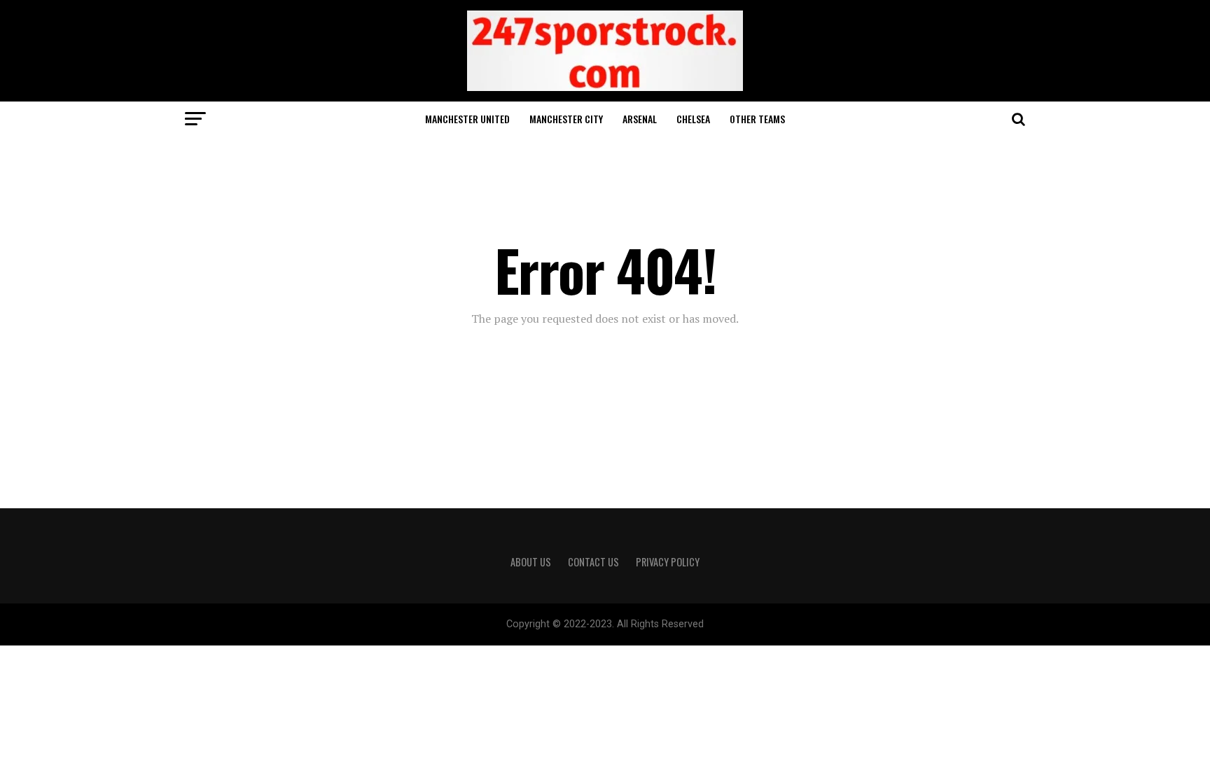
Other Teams (757, 118)
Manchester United (467, 118)
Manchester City (566, 118)
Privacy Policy (668, 561)
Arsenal (640, 118)
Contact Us (593, 561)
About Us (530, 561)
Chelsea (693, 118)
